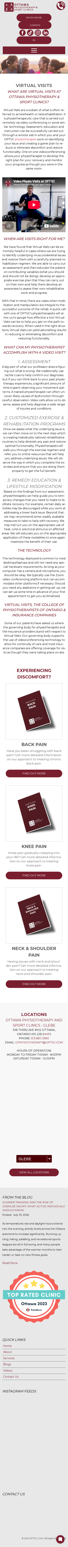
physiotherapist (25, 139)
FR (34, 40)
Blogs (7, 1364)
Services (8, 1358)
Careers (35, 25)
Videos (7, 1370)
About (7, 1352)
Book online (34, 17)
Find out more (34, 773)
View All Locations (34, 1172)
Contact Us (10, 1376)
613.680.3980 (40, 1038)
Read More (10, 1263)
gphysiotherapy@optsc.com (39, 1042)
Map (46, 1034)
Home (7, 1346)
